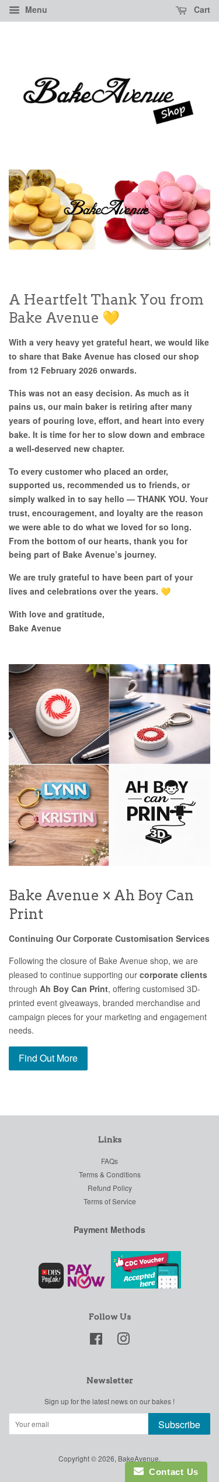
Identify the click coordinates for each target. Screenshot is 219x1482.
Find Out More (48, 1058)
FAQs (109, 1161)
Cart (201, 9)
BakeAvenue (138, 1458)
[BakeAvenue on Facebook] (96, 1341)
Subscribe (179, 1424)
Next (185, 210)
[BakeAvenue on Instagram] (123, 1341)
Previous (33, 210)
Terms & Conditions (110, 1174)
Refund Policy (110, 1188)
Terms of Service (110, 1201)
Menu (35, 9)
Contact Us (171, 1472)
